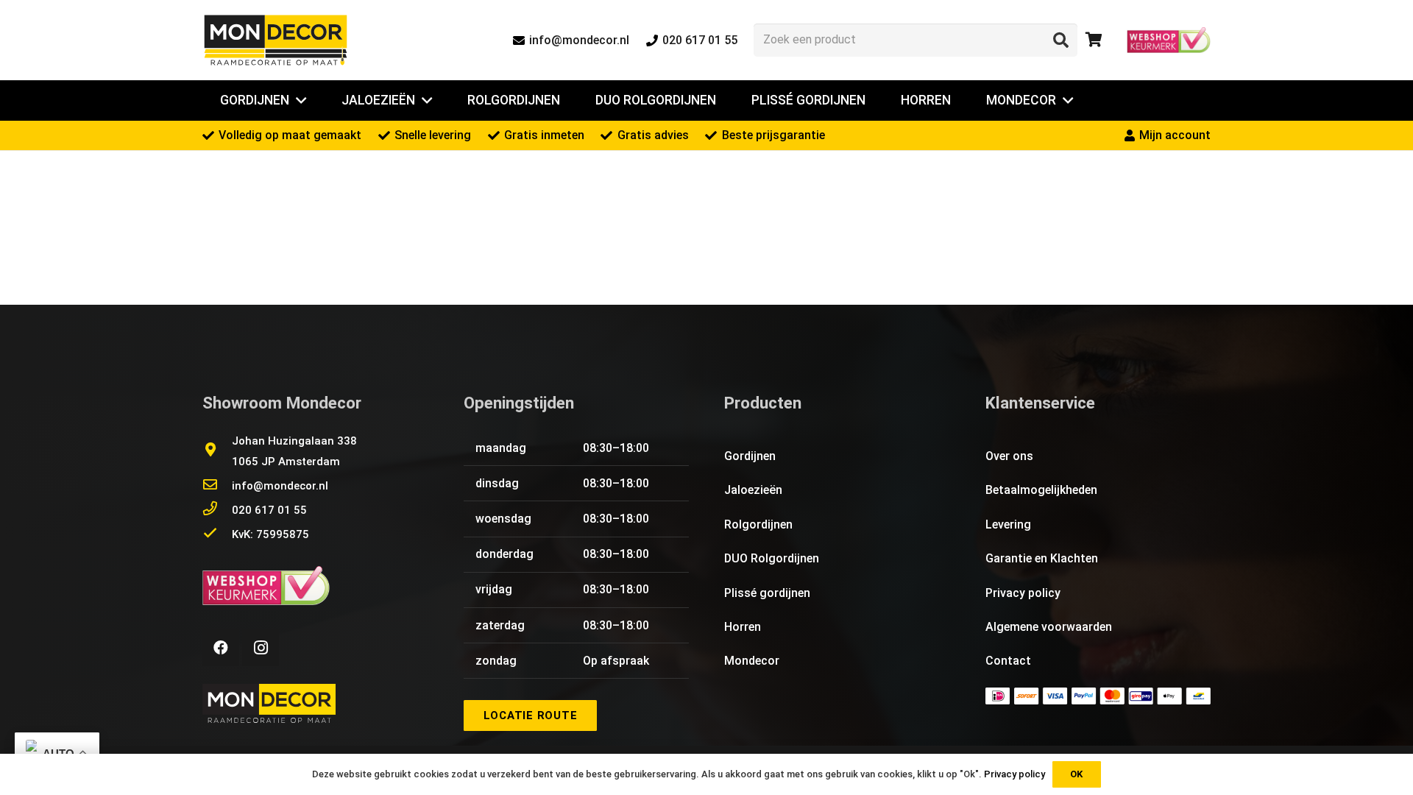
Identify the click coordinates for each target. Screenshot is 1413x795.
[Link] (275, 40)
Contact (1008, 661)
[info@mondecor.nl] (217, 486)
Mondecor (751, 661)
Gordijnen (750, 456)
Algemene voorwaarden (1048, 627)
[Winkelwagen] (1093, 40)
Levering (1008, 524)
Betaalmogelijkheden (1041, 490)
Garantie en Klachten (1041, 558)
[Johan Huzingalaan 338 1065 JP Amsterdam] (217, 451)
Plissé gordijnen (767, 593)
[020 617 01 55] (217, 510)
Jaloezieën (753, 490)
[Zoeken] (1061, 39)
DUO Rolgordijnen (771, 558)
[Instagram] (260, 647)
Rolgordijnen (758, 524)
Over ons (1009, 456)
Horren (742, 627)
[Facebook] (220, 647)
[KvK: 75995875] (217, 534)
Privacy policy (1022, 593)
